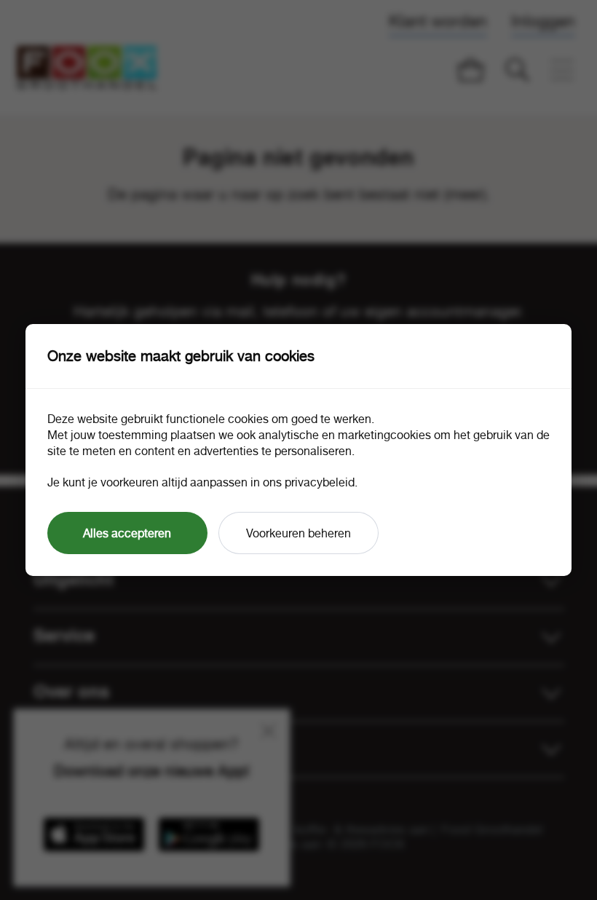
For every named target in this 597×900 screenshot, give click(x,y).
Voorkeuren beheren (298, 533)
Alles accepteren (127, 533)
